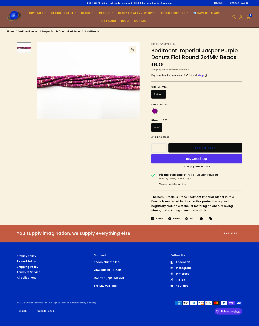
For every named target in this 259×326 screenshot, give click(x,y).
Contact (141, 21)
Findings (104, 13)
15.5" (156, 127)
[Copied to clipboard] (211, 218)
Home (10, 31)
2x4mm (158, 94)
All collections (26, 277)
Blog (125, 21)
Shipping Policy (27, 267)
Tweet (176, 218)
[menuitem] (37, 13)
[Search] (234, 17)
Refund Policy (26, 261)
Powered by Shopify (84, 302)
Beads (85, 13)
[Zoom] (132, 49)
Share (159, 218)
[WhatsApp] (202, 218)
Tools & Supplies (173, 13)
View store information (172, 184)
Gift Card (108, 21)
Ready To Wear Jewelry (135, 13)
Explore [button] (230, 233)
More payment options (196, 166)
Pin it (193, 218)
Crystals (36, 13)
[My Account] (241, 17)
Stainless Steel (62, 13)
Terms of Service (28, 272)
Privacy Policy (26, 256)
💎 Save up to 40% (206, 13)
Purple (154, 111)
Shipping (156, 69)
